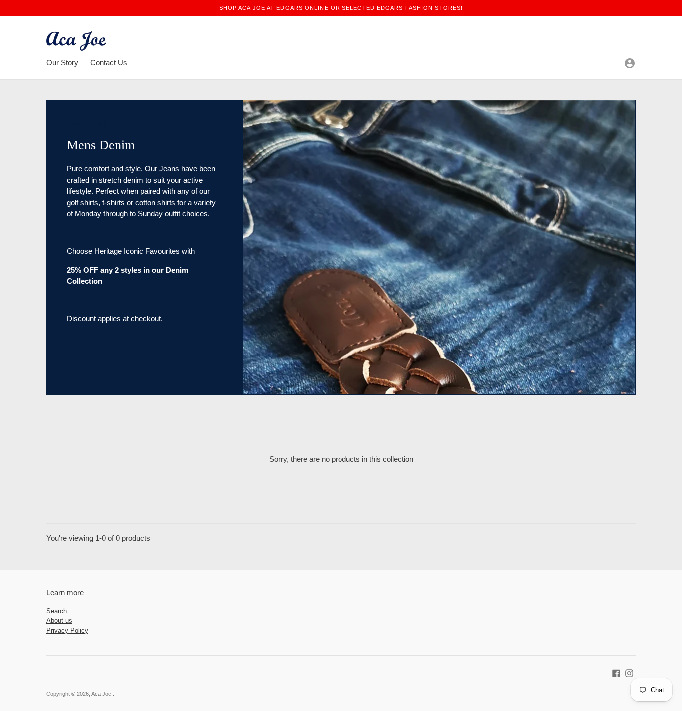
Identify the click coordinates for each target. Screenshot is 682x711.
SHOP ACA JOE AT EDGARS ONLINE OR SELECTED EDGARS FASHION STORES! (341, 8)
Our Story (62, 62)
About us (59, 620)
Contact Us (108, 62)
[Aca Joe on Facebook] (616, 672)
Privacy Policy (67, 630)
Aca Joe (102, 694)
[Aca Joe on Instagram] (629, 672)
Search (56, 611)
